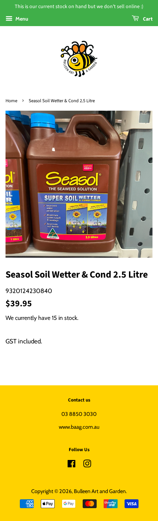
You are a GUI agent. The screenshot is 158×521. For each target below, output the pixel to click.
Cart (147, 19)
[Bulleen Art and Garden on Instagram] (87, 465)
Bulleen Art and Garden (100, 491)
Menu (21, 18)
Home (11, 100)
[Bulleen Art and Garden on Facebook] (71, 465)
